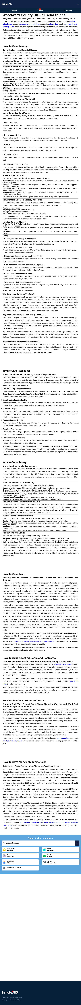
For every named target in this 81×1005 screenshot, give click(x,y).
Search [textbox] (14, 10)
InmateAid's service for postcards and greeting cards (34, 641)
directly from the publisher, (12, 741)
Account (69, 10)
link (26, 729)
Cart (41, 10)
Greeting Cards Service (63, 664)
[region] (40, 359)
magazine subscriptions (30, 24)
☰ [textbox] (78, 4)
